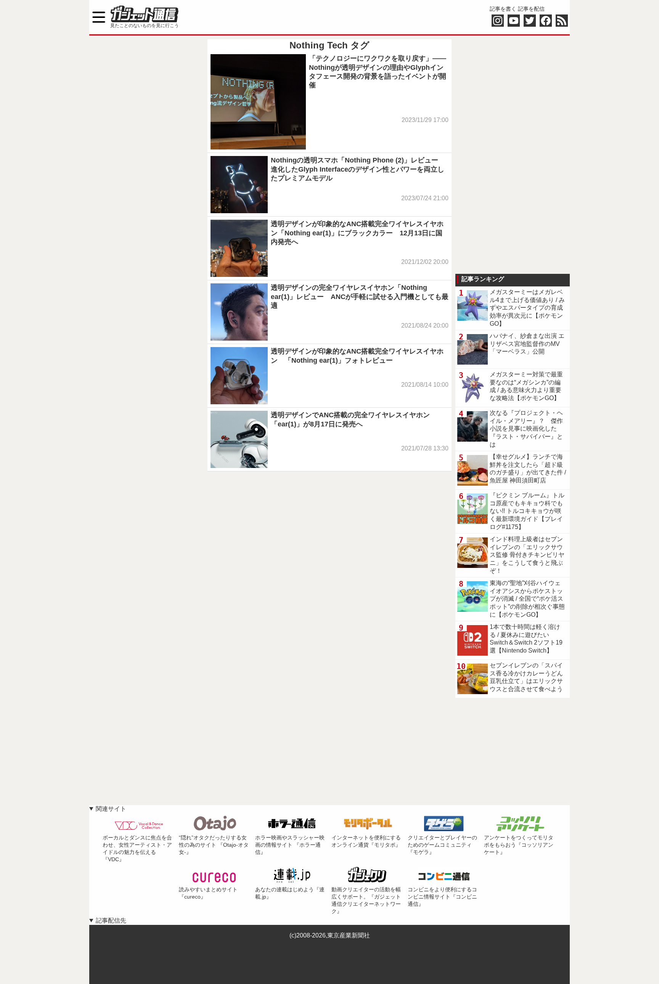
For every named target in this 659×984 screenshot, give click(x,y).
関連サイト (111, 809)
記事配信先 (111, 920)
